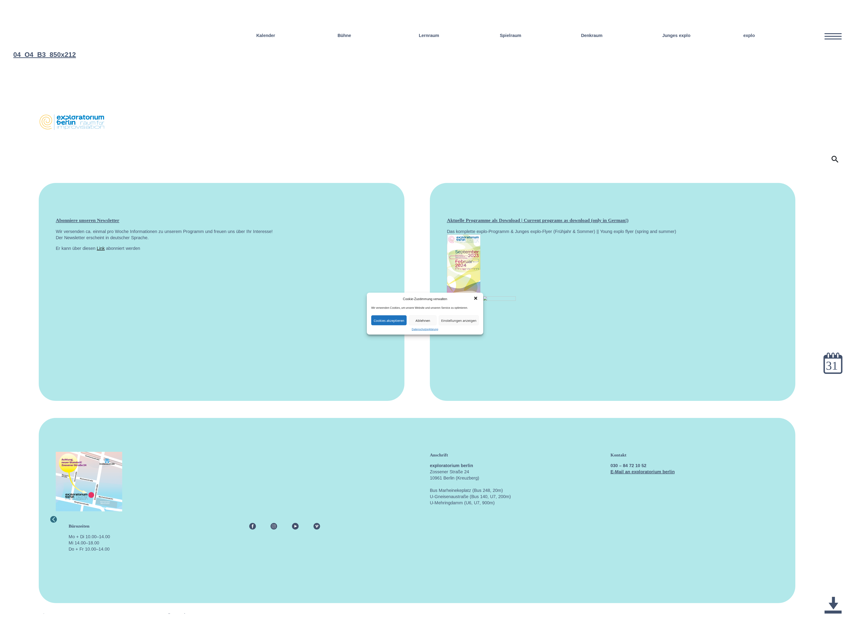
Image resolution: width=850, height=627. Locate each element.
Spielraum (510, 35)
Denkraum (592, 35)
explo (749, 35)
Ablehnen (422, 320)
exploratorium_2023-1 (833, 585)
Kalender (265, 35)
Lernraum (429, 35)
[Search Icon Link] (835, 161)
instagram (273, 526)
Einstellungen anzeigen (458, 320)
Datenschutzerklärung (425, 329)
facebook (252, 526)
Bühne (344, 35)
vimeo (316, 526)
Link (101, 248)
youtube (295, 526)
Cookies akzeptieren (389, 320)
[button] (476, 298)
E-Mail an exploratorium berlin (642, 471)
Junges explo (676, 35)
